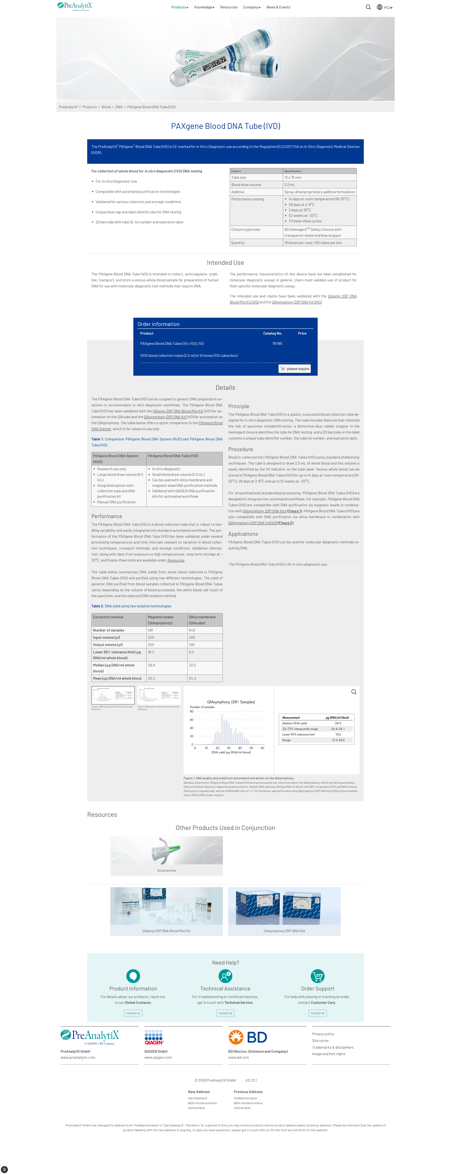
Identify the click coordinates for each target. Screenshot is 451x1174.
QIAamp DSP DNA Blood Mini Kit (178, 411)
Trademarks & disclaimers (333, 1047)
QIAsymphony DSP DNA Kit (165, 416)
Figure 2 (285, 522)
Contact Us (133, 1013)
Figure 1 (294, 511)
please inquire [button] (298, 368)
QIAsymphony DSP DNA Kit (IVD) (296, 302)
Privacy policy (323, 1034)
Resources (228, 7)
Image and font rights (328, 1053)
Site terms (320, 1040)
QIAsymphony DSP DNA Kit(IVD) (252, 522)
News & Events (278, 7)
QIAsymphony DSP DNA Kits (264, 511)
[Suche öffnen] (368, 7)
